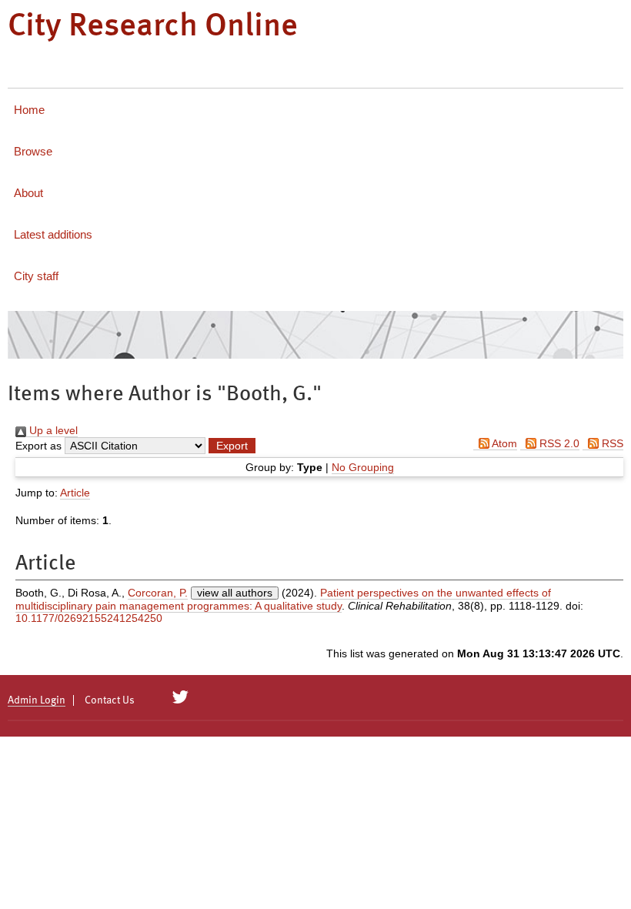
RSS (611, 443)
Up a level (52, 430)
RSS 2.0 (557, 443)
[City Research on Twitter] (180, 697)
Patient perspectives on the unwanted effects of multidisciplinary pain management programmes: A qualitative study (283, 599)
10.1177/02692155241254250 (88, 618)
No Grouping (363, 467)
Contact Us (110, 700)
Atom (503, 443)
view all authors (234, 593)
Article (75, 492)
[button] (232, 445)
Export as (38, 445)
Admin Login (36, 700)
